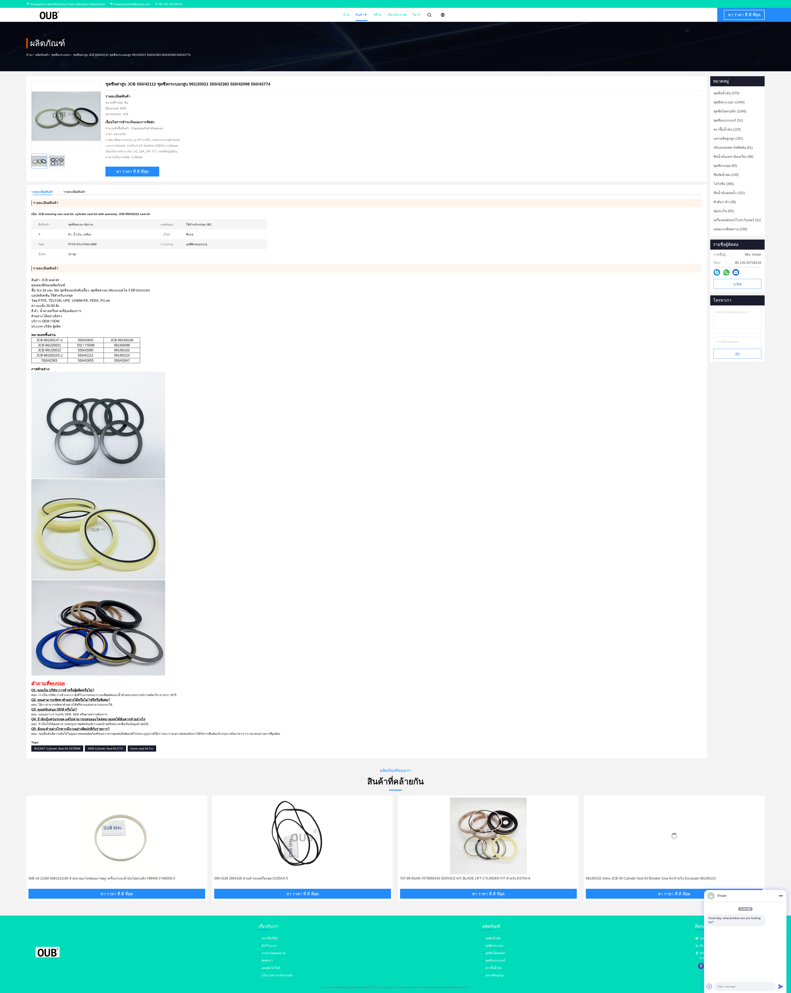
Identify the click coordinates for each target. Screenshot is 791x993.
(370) (726, 93)
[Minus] (780, 895)
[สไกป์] (717, 272)
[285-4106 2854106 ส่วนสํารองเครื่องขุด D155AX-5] (116, 836)
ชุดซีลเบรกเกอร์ (495, 960)
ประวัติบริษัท (269, 938)
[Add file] (709, 986)
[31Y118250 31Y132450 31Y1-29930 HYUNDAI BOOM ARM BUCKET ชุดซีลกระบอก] (674, 836)
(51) (728, 120)
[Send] (780, 986)
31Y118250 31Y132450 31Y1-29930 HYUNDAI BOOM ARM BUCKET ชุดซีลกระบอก (648, 878)
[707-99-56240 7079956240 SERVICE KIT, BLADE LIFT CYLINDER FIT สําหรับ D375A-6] (302, 836)
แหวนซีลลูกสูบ (494, 975)
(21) (737, 220)
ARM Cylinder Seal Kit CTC (105, 748)
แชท (737, 284)
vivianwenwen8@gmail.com (132, 4)
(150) (730, 229)
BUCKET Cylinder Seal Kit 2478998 (57, 748)
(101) (729, 193)
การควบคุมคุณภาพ (273, 953)
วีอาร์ (416, 14)
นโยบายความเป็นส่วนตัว (277, 975)
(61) (733, 147)
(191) (728, 138)
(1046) (730, 111)
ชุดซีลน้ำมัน (493, 938)
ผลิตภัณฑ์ (41, 54)
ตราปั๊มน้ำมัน (493, 968)
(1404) (729, 102)
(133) (727, 129)
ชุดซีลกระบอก (60, 54)
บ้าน (346, 14)
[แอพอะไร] (726, 272)
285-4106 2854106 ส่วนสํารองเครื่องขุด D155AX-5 (65, 878)
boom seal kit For (142, 748)
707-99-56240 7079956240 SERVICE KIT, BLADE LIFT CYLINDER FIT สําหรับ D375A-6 (279, 878)
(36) (725, 202)
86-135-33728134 (170, 4)
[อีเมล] (735, 272)
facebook (701, 966)
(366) (724, 184)
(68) (733, 156)
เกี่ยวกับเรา (395, 14)
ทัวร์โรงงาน (268, 945)
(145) (726, 175)
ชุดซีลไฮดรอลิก (495, 953)
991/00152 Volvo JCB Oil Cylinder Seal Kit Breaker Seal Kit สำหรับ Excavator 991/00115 (465, 878)
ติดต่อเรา (267, 960)
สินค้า (360, 14)
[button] (33, 843)
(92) (725, 165)
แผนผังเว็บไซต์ (270, 968)
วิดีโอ (377, 14)
